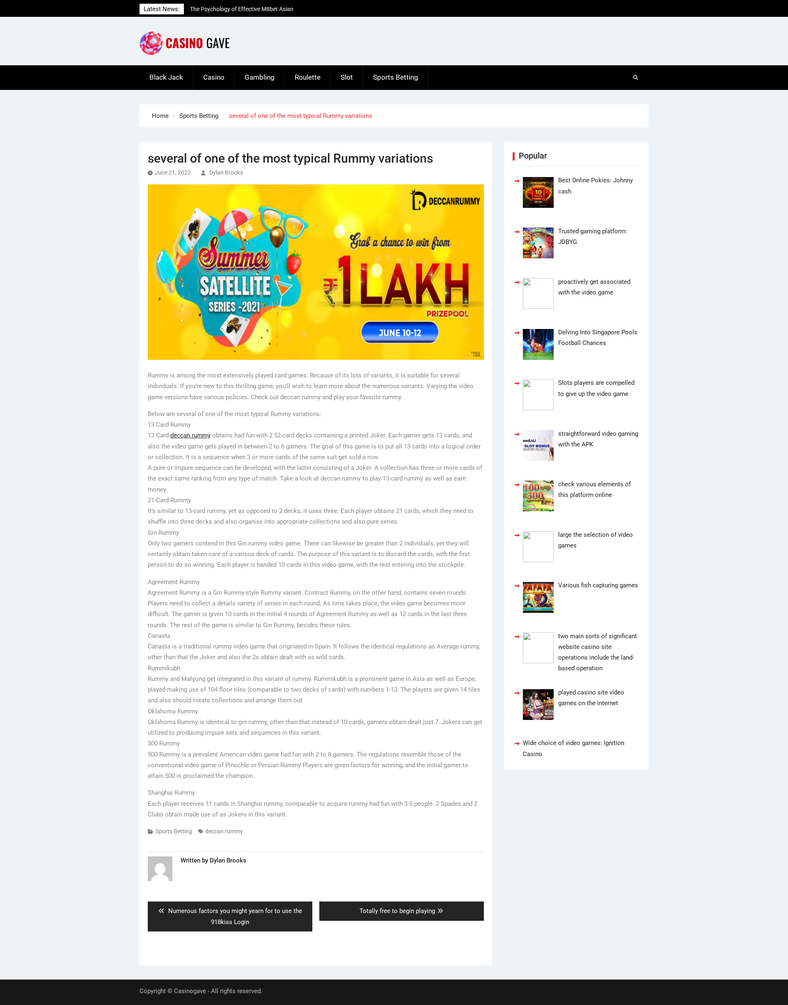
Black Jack (166, 77)
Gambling (260, 77)
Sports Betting (395, 77)
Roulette (308, 77)
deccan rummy (190, 435)
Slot (347, 77)
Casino (213, 77)
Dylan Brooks (226, 172)
